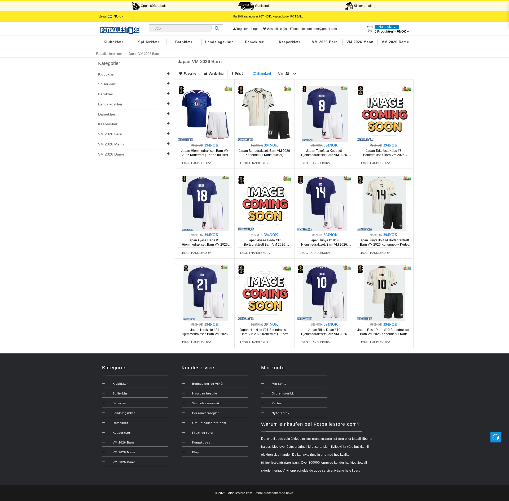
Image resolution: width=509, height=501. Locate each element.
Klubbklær (113, 42)
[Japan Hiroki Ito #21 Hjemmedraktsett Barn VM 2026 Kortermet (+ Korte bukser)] (206, 293)
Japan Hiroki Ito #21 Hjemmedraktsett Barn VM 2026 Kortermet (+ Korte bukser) (205, 334)
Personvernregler (205, 413)
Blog (195, 452)
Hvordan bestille (204, 393)
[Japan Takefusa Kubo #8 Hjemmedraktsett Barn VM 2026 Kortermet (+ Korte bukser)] (325, 114)
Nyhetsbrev (280, 413)
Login (255, 29)
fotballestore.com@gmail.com (315, 29)
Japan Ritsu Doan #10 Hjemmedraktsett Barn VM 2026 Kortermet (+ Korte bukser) (324, 334)
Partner (277, 403)
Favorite (190, 74)
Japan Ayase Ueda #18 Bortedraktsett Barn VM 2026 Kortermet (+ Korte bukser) (264, 244)
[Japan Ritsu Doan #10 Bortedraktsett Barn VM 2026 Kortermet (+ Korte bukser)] (385, 293)
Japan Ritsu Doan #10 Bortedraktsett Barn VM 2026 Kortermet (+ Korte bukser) (383, 334)
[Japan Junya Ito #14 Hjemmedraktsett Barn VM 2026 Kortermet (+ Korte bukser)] (325, 203)
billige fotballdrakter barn (280, 462)
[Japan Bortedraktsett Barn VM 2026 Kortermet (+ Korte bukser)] (265, 114)
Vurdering (216, 74)
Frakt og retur (203, 432)
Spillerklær (148, 42)
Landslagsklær (219, 42)
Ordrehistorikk (283, 393)
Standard (264, 74)
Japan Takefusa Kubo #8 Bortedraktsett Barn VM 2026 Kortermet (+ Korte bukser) (384, 155)
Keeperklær (289, 42)
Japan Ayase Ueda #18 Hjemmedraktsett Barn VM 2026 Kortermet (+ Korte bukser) (205, 244)
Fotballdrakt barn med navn (273, 493)
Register (242, 29)
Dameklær (254, 42)
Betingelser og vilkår (208, 383)
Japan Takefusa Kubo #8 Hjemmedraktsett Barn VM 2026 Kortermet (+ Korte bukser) (324, 155)
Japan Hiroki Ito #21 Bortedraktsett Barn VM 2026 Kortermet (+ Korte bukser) (264, 334)
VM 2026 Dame (395, 42)
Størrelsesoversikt (206, 403)
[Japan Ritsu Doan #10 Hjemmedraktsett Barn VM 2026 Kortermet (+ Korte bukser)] (325, 293)
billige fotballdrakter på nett (323, 438)
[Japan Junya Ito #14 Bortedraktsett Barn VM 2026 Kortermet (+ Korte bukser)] (385, 203)
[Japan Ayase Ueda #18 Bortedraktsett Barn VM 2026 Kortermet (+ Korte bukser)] (265, 203)
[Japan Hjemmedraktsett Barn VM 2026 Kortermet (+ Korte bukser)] (206, 114)
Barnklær (183, 42)
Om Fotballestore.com (209, 422)
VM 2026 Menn (360, 42)
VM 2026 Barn (325, 42)
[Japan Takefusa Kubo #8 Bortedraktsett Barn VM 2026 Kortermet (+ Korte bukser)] (385, 114)
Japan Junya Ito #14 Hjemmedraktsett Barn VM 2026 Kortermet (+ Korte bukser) (324, 244)
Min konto (279, 383)
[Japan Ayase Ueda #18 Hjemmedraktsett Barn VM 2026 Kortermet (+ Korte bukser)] (206, 203)
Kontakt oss (201, 442)
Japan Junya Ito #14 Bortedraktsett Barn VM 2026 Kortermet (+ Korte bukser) (384, 244)
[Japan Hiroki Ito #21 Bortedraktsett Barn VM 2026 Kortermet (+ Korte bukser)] (265, 293)
